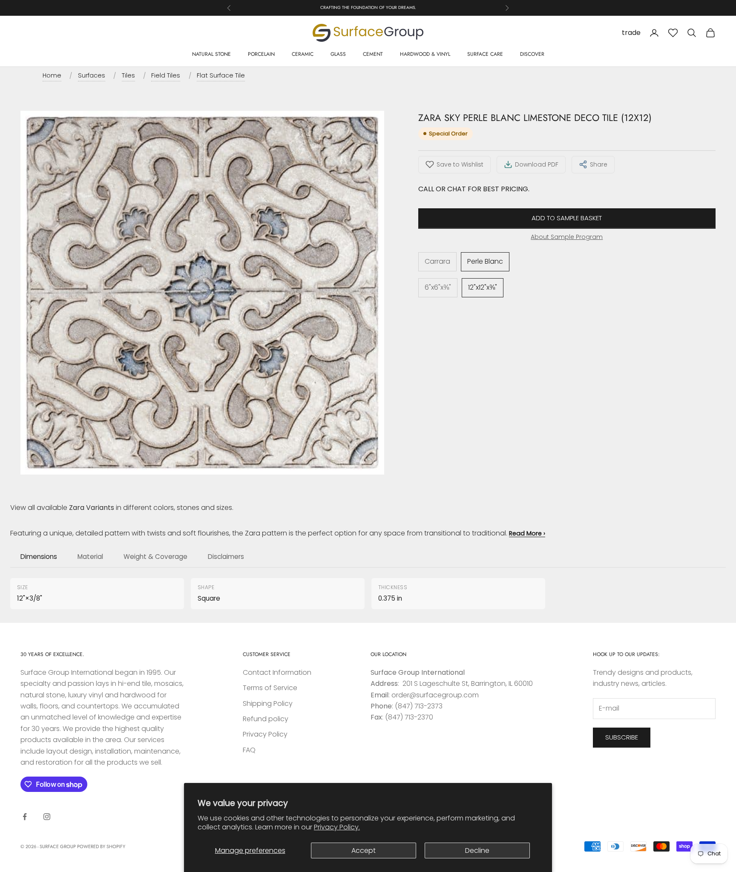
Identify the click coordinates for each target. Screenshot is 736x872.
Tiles (128, 75)
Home (52, 75)
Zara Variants (91, 507)
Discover (532, 54)
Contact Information (277, 672)
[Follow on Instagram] (47, 816)
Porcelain (261, 54)
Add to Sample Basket (567, 218)
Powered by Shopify (101, 846)
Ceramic (302, 54)
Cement (373, 54)
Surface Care (485, 54)
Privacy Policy (265, 734)
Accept (363, 850)
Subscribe (621, 737)
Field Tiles (165, 75)
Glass (338, 54)
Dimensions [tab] (38, 556)
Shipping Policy (268, 703)
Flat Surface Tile (221, 75)
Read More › (527, 533)
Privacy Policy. (337, 827)
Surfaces (91, 75)
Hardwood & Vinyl (425, 54)
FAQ (249, 750)
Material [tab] (90, 556)
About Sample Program (567, 237)
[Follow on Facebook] (24, 816)
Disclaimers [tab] (226, 556)
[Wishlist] (673, 33)
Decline (477, 850)
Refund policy (265, 719)
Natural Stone (211, 54)
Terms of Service (270, 688)
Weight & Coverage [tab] (155, 556)
